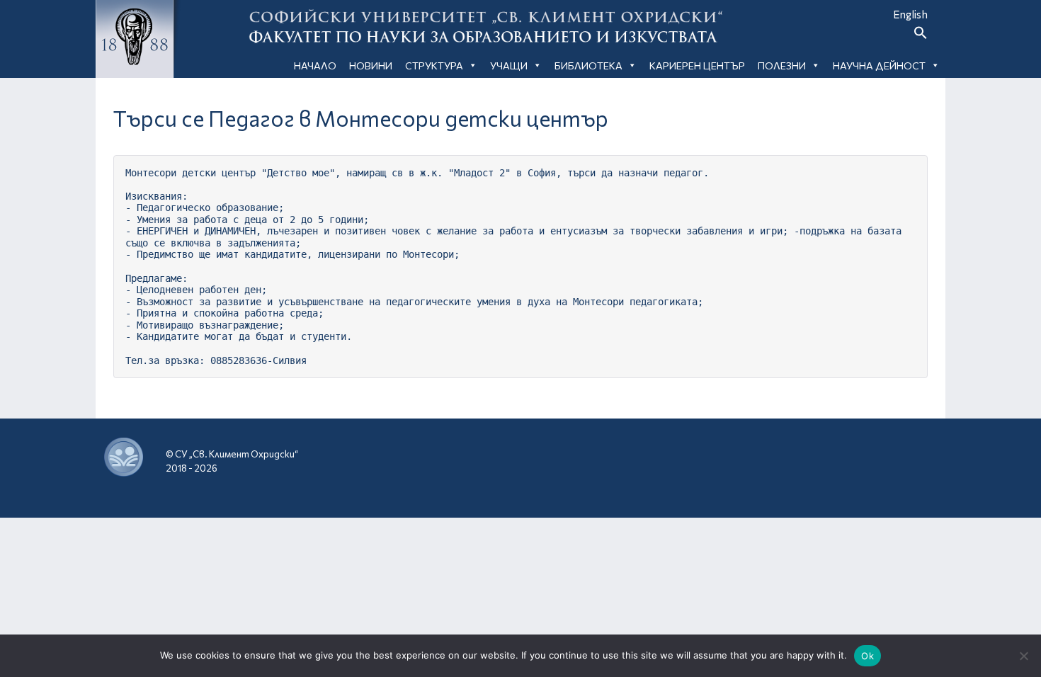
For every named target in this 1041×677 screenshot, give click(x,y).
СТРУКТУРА (434, 65)
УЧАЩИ (509, 65)
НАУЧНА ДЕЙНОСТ (879, 65)
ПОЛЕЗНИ (782, 65)
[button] (921, 35)
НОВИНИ (370, 65)
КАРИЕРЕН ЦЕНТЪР (697, 65)
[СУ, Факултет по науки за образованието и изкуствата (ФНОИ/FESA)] (799, 458)
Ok (867, 655)
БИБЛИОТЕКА (588, 65)
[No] (1023, 656)
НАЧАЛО (315, 65)
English (910, 14)
